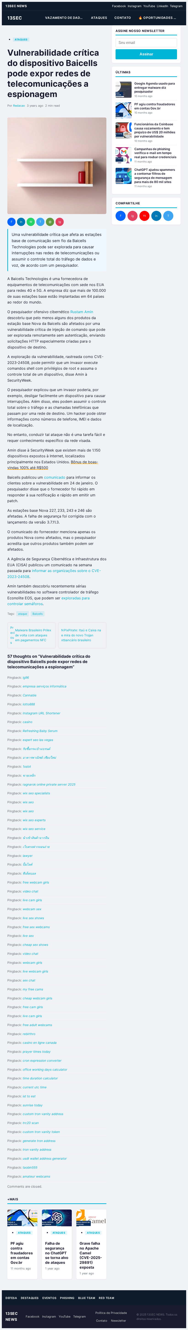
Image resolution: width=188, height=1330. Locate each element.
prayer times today (37, 1051)
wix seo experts (34, 820)
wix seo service (34, 829)
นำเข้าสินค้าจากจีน (36, 838)
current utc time (35, 1087)
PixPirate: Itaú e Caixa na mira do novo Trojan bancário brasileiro (81, 635)
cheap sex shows (35, 945)
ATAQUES (99, 18)
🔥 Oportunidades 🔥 (158, 18)
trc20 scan (31, 1123)
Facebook (119, 6)
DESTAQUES (30, 1298)
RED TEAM (106, 1298)
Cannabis (29, 695)
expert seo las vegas (38, 740)
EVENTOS (49, 1298)
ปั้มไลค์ (27, 864)
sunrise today (33, 1105)
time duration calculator (40, 1078)
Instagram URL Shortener (41, 713)
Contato (101, 1320)
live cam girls (32, 900)
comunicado (54, 477)
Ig (59, 221)
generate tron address (39, 1141)
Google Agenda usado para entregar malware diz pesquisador (154, 87)
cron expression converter (42, 1060)
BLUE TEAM (86, 1298)
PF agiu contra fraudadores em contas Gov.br (22, 1253)
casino (27, 722)
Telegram (176, 6)
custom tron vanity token (41, 1132)
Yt (144, 215)
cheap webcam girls (37, 998)
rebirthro (29, 1034)
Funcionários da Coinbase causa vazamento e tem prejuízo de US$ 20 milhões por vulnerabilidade (154, 130)
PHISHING (67, 1298)
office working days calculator (45, 1069)
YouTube (149, 6)
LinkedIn (162, 6)
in (21, 221)
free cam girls (33, 1007)
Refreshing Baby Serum (40, 731)
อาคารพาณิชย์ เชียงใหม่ (39, 757)
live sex (28, 936)
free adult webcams (37, 1025)
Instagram (134, 6)
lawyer (28, 856)
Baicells (38, 613)
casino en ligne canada (40, 1042)
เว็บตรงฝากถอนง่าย (36, 847)
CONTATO (122, 18)
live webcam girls (35, 971)
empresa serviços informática (44, 686)
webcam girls (32, 962)
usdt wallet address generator (45, 1158)
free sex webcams (36, 927)
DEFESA (11, 1298)
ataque (22, 613)
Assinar (146, 54)
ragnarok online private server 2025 (49, 784)
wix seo (28, 802)
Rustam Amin (81, 311)
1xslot (27, 766)
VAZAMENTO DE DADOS (65, 18)
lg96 (26, 677)
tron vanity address (37, 1149)
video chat (30, 891)
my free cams (33, 989)
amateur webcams (36, 1176)
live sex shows (33, 918)
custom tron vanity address (43, 1114)
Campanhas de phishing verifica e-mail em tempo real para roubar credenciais (155, 153)
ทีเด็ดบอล (29, 873)
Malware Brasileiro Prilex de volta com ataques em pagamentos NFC (30, 635)
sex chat (29, 980)
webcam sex (32, 909)
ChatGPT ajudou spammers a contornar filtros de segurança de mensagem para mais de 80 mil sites (154, 176)
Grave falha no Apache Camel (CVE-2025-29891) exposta (91, 1255)
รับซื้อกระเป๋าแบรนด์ (36, 749)
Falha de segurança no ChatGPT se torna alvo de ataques (56, 1253)
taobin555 (30, 1167)
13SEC (14, 18)
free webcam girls (36, 882)
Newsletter (118, 1320)
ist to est (29, 1096)
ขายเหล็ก (29, 775)
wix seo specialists (36, 793)
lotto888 (29, 704)
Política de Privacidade (111, 1313)
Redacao (19, 105)
